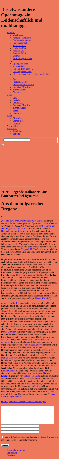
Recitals (16, 100)
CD (9, 76)
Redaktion (12, 128)
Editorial (16, 134)
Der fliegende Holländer (12, 401)
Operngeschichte (20, 63)
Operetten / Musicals (22, 87)
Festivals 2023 (19, 45)
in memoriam (18, 66)
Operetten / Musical (21, 105)
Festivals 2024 (19, 48)
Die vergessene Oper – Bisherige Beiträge (32, 74)
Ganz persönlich (20, 43)
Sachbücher (18, 121)
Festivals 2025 (19, 50)
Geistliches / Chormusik (23, 84)
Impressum (12, 453)
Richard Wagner (38, 401)
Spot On (16, 56)
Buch (9, 115)
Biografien (17, 118)
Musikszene (18, 35)
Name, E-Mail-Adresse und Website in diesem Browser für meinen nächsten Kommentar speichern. (29, 438)
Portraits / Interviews (22, 37)
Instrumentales (19, 89)
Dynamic (27, 401)
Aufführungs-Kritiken (22, 58)
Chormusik (18, 102)
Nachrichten (12, 126)
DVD (10, 95)
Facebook (11, 455)
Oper (15, 79)
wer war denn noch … (23, 69)
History (10, 61)
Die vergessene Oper (22, 71)
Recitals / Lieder (20, 82)
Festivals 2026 (19, 53)
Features (11, 32)
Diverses (16, 92)
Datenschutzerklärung (17, 450)
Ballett (15, 110)
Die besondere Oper (22, 40)
